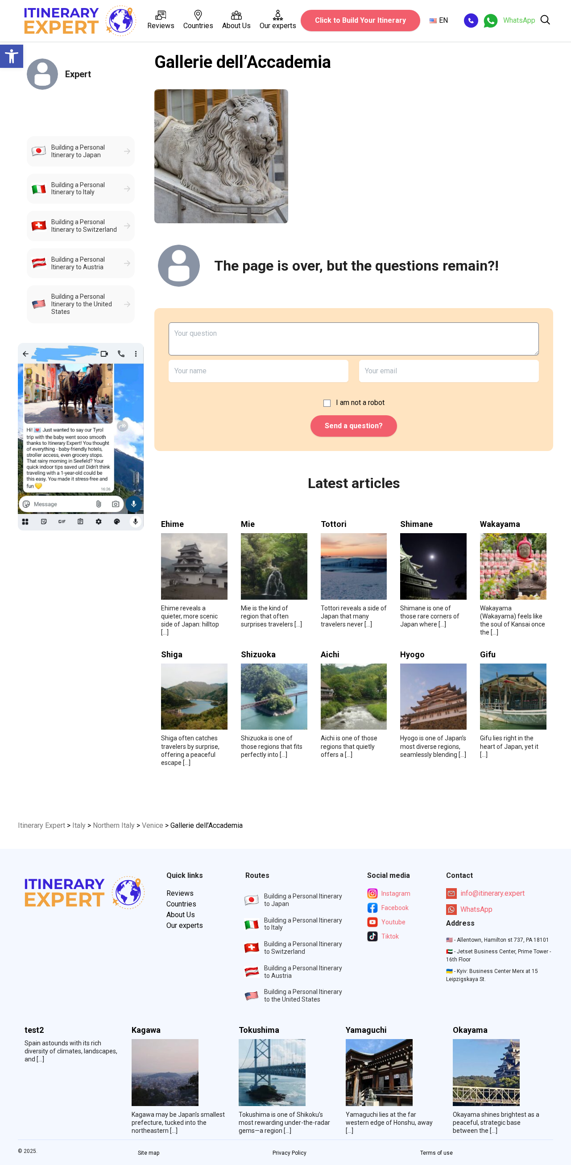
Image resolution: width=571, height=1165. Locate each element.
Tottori (334, 524)
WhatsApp (476, 909)
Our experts (278, 25)
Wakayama (500, 524)
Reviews (160, 25)
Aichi (330, 654)
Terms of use (436, 1153)
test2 (34, 1030)
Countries (198, 25)
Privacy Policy (289, 1153)
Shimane (416, 524)
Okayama (470, 1030)
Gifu (488, 654)
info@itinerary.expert (492, 893)
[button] (11, 56)
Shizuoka (258, 654)
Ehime (172, 524)
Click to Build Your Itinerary (360, 20)
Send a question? (354, 426)
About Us (236, 25)
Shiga (171, 654)
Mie (248, 524)
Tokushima (259, 1030)
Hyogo (412, 654)
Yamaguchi (366, 1030)
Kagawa (146, 1030)
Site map (148, 1153)
